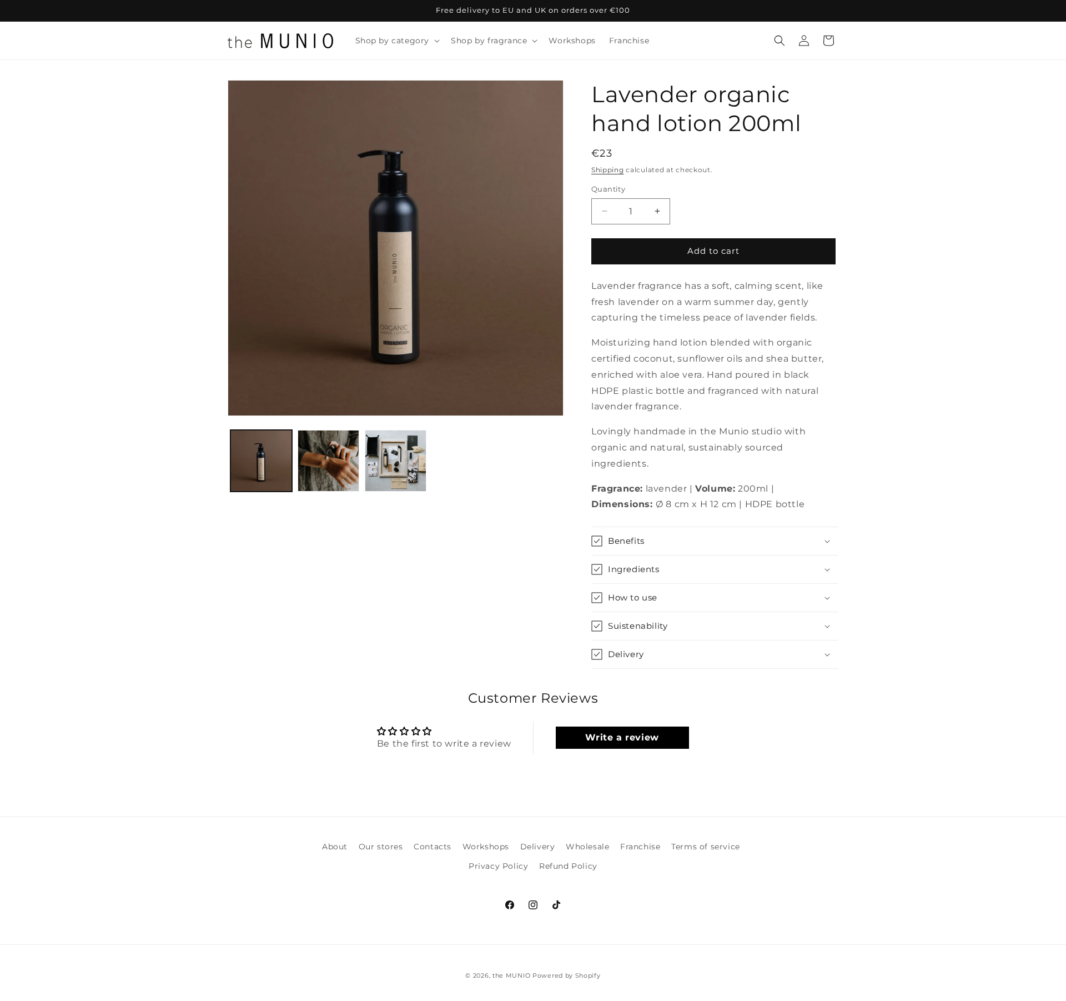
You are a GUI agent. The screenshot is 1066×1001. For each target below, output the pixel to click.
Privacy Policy (498, 866)
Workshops (485, 847)
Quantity (608, 188)
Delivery (537, 847)
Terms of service (705, 847)
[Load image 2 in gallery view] (328, 461)
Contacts (432, 847)
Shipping (607, 170)
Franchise (640, 847)
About (335, 847)
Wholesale (587, 847)
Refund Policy (568, 866)
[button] (397, 40)
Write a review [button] (621, 737)
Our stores (381, 847)
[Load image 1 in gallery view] (261, 461)
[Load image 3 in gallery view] (395, 461)
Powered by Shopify (566, 975)
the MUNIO (511, 975)
